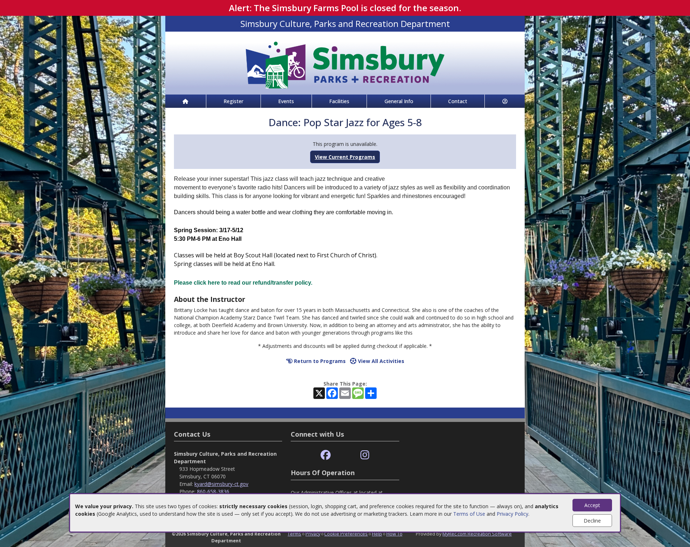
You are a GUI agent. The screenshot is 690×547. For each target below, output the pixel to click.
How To (394, 533)
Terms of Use (469, 513)
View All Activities (380, 361)
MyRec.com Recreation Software (477, 533)
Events (286, 101)
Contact (457, 101)
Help (377, 533)
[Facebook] (326, 455)
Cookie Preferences (346, 533)
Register (233, 101)
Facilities (339, 101)
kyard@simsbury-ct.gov (221, 484)
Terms (294, 533)
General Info (399, 101)
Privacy (312, 533)
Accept (592, 505)
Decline (592, 520)
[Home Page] (185, 101)
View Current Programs (345, 156)
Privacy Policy (512, 513)
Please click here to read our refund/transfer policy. (243, 283)
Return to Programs (319, 361)
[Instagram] (364, 455)
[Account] (505, 101)
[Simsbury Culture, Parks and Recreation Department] (345, 62)
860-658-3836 (213, 491)
